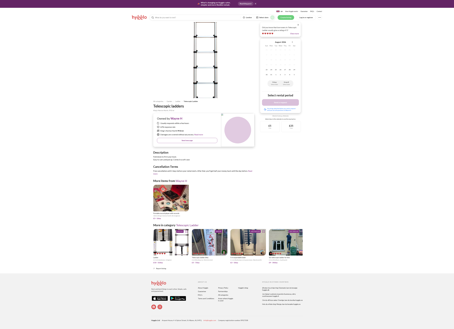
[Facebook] (153, 307)
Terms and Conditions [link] (206, 298)
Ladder (177, 101)
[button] (255, 4)
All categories (158, 101)
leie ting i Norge (276, 304)
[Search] (272, 17)
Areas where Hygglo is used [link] (226, 299)
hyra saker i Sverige (277, 300)
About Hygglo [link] (203, 288)
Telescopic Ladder (191, 101)
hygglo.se (299, 300)
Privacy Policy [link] (223, 288)
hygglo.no (297, 304)
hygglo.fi (276, 296)
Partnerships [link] (223, 291)
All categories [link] (223, 295)
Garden (169, 101)
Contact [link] (319, 11)
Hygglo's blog (243, 288)
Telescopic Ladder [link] (187, 225)
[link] (139, 17)
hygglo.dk (265, 290)
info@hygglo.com (209, 320)
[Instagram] (159, 307)
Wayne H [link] (176, 118)
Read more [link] (198, 134)
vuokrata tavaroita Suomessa (280, 294)
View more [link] (294, 33)
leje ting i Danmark (279, 288)
